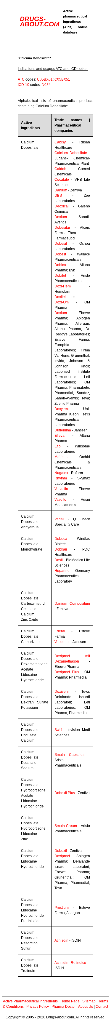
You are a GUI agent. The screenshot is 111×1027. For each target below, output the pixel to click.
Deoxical (61, 206)
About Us (85, 1006)
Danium (60, 190)
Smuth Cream (65, 826)
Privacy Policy (37, 1006)
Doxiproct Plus (66, 672)
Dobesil (60, 243)
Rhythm (60, 478)
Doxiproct (62, 856)
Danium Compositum (72, 604)
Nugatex (61, 473)
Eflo (57, 446)
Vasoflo (60, 499)
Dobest (60, 254)
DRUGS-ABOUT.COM (39, 21)
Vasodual (62, 642)
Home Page (70, 1001)
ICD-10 (23, 85)
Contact (102, 1006)
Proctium (61, 908)
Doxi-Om (61, 302)
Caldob (60, 169)
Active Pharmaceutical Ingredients (30, 1001)
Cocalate (61, 179)
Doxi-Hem (62, 286)
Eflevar (60, 435)
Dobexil (60, 851)
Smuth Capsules (69, 755)
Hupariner (62, 571)
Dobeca (60, 539)
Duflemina (62, 430)
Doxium (60, 313)
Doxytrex (61, 409)
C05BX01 (45, 79)
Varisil (59, 519)
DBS (58, 195)
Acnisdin (61, 940)
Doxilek (60, 297)
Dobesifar (62, 227)
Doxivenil (62, 692)
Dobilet (60, 275)
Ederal (59, 631)
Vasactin (61, 489)
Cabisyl (60, 142)
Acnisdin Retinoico (70, 963)
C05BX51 (62, 79)
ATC (21, 79)
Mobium (60, 457)
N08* (46, 85)
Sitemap (89, 1001)
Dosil (58, 560)
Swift (58, 730)
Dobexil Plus (64, 793)
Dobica (60, 265)
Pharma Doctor (64, 1006)
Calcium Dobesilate (70, 153)
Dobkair (60, 549)
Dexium (60, 217)
